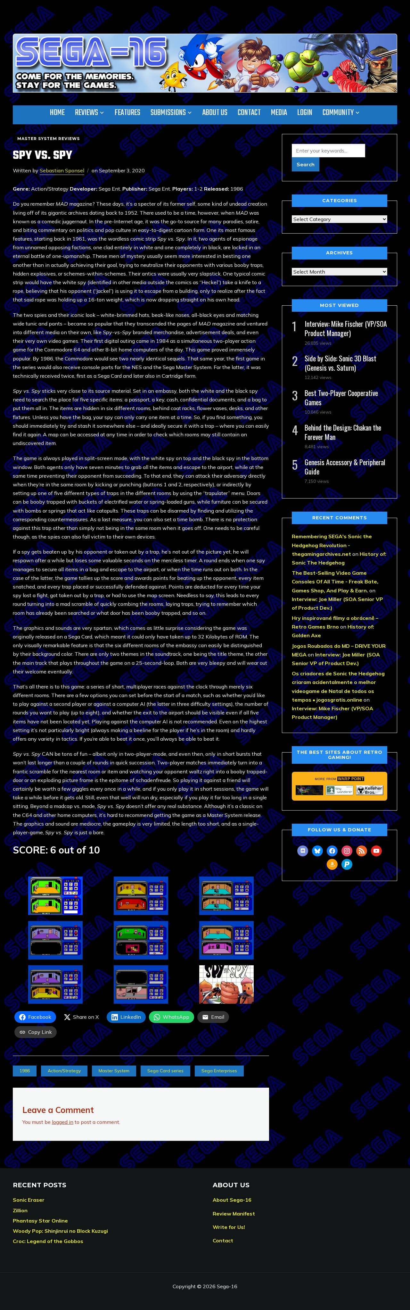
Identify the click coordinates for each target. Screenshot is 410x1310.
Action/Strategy (64, 1071)
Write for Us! (229, 1227)
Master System (114, 1071)
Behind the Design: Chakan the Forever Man (343, 432)
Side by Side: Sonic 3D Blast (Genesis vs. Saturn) (340, 363)
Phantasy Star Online (40, 1220)
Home (57, 112)
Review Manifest (234, 1213)
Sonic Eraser (29, 1200)
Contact (249, 112)
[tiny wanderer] (339, 790)
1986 (25, 1071)
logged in (62, 1122)
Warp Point (351, 779)
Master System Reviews (48, 138)
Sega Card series (165, 1071)
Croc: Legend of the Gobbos (48, 1241)
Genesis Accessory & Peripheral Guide (345, 466)
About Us (214, 112)
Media (279, 112)
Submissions (168, 112)
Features (127, 112)
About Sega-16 (232, 1200)
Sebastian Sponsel (62, 170)
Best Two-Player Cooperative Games (341, 397)
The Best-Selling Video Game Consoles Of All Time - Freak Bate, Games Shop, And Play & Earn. (335, 581)
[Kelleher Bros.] (369, 790)
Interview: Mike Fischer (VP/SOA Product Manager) (346, 328)
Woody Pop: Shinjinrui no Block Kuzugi (60, 1231)
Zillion (20, 1210)
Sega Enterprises (219, 1071)
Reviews (86, 112)
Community (338, 112)
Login (304, 112)
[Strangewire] (309, 790)
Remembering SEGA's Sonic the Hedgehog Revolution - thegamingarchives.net (332, 545)
